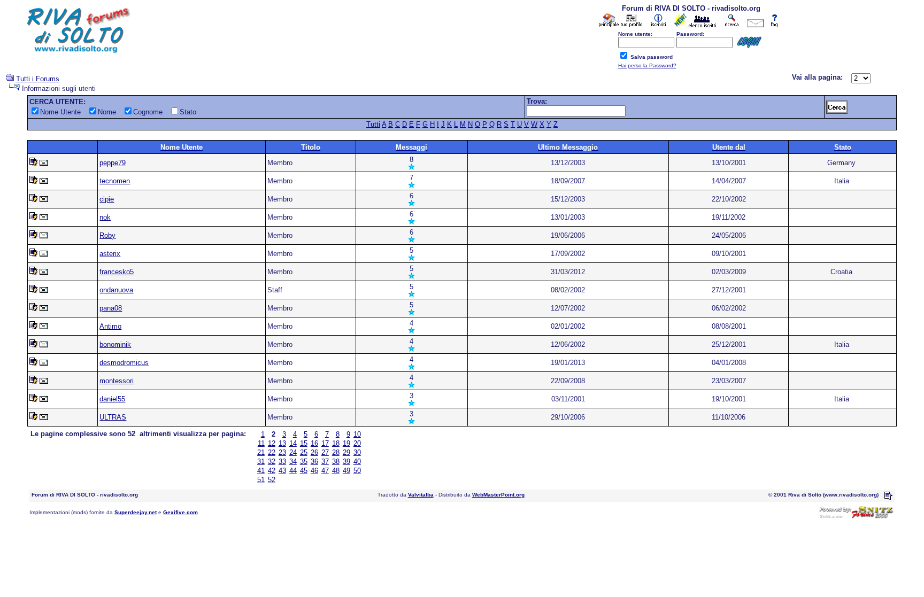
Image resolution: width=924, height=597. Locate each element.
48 (336, 471)
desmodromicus (124, 363)
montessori (116, 381)
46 (314, 471)
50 (357, 471)
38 (336, 462)
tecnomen (114, 181)
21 (261, 452)
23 (282, 452)
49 (346, 471)
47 (325, 471)
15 (303, 443)
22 (271, 452)
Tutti (373, 124)
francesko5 (116, 272)
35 (303, 462)
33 (282, 462)
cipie (106, 199)
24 (293, 452)
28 (336, 452)
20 (357, 443)
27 (325, 452)
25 (303, 452)
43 (282, 471)
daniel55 (112, 399)
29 (346, 452)
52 (271, 480)
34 (293, 462)
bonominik (115, 344)
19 (346, 443)
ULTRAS (112, 417)
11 (261, 443)
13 (282, 443)
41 (261, 471)
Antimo (110, 326)
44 (293, 471)
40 (357, 462)
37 (325, 462)
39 (346, 462)
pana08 (110, 308)
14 (293, 443)
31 (261, 462)
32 (271, 462)
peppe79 (112, 163)
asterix (109, 254)
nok (105, 217)
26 (314, 452)
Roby (107, 235)
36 (314, 462)
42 (271, 471)
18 (336, 443)
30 (357, 452)
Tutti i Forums (37, 79)
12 (271, 443)
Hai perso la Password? (647, 65)
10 (357, 434)
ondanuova (116, 290)
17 (325, 443)
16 (314, 443)
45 (303, 471)
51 (261, 480)
